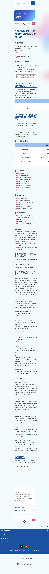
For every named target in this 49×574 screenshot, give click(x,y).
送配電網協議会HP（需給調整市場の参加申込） (26, 331)
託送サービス (17, 23)
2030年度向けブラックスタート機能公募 (22, 496)
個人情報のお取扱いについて (27, 555)
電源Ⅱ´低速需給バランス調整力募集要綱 (25, 189)
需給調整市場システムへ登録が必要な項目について (27, 412)
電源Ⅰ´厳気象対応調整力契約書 (23, 200)
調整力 (34, 23)
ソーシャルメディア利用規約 (20, 558)
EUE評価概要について (21, 219)
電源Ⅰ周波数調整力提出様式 (22, 175)
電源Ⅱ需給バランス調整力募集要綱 (24, 185)
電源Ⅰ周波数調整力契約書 (22, 198)
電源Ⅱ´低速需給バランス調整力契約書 (24, 208)
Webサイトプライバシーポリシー (28, 558)
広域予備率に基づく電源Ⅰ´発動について (25, 221)
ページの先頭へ (45, 526)
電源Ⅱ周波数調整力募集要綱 (23, 181)
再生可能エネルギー (26, 23)
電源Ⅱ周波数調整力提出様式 (23, 183)
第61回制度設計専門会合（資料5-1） (24, 53)
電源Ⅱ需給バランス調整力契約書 (23, 206)
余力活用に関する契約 (19, 503)
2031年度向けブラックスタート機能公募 (22, 494)
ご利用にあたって (24, 560)
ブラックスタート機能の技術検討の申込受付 (23, 498)
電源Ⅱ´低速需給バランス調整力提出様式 (25, 191)
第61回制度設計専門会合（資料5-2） (24, 55)
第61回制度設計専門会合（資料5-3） (24, 56)
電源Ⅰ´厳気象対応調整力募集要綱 (24, 177)
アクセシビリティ (20, 555)
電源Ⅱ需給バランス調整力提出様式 (24, 187)
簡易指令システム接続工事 (20, 510)
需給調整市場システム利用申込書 (23, 342)
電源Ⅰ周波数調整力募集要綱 (22, 173)
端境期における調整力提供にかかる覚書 (25, 202)
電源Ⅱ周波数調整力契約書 (22, 204)
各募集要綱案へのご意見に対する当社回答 (25, 267)
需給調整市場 (17, 500)
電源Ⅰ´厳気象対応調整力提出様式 (24, 179)
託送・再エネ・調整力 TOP (24, 516)
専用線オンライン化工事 (19, 507)
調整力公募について (19, 492)
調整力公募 (17, 489)
